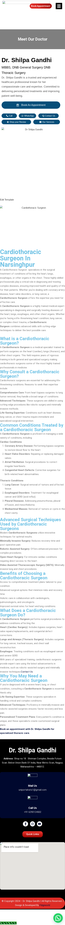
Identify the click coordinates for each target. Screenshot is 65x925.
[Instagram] (32, 823)
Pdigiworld (44, 905)
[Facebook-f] (25, 823)
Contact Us (27, 671)
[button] (58, 6)
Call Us (32, 807)
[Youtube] (39, 823)
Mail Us (32, 785)
